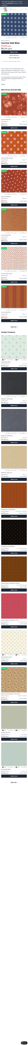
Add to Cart (14, 52)
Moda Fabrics (5, 40)
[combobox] (14, 9)
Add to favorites (14, 55)
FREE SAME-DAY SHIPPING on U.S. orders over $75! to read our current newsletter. (12, 3)
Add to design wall (14, 57)
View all (14, 327)
